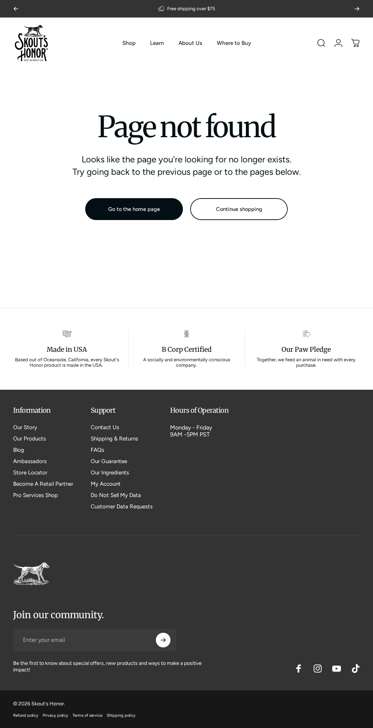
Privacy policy (55, 715)
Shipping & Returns (114, 438)
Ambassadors (30, 461)
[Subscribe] (163, 640)
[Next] (357, 9)
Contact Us (105, 427)
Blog (18, 450)
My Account (106, 484)
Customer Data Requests (122, 506)
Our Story (25, 427)
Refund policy (25, 715)
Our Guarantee (109, 461)
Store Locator (30, 472)
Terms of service (87, 715)
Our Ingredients (110, 472)
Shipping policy (121, 715)
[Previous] (16, 9)
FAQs (97, 450)
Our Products (29, 438)
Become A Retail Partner (43, 484)
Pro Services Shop (35, 495)
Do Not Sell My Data (116, 495)
